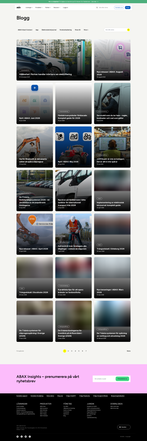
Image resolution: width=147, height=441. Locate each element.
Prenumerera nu (122, 378)
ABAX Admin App (114, 406)
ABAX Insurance (44, 408)
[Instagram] (30, 437)
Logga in (65, 7)
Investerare (66, 412)
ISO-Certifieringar (91, 413)
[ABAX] (19, 7)
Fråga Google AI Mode (100, 396)
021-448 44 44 (21, 426)
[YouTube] (26, 437)
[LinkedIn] (22, 437)
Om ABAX (65, 406)
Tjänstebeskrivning (92, 417)
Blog (64, 415)
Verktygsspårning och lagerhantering (26, 413)
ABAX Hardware (44, 415)
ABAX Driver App (114, 408)
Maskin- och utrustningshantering (25, 412)
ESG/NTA (89, 415)
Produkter (38, 7)
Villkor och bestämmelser (93, 408)
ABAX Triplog (43, 413)
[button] (128, 427)
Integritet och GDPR (92, 406)
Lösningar (28, 7)
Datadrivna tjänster (21, 410)
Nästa (128, 351)
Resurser (56, 7)
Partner (47, 7)
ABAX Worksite (43, 410)
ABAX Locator (43, 412)
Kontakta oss (119, 7)
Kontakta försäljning (37, 396)
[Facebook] (18, 437)
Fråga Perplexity (84, 396)
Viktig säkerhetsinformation (94, 410)
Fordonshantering (21, 408)
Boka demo (50, 396)
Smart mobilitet (20, 406)
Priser (127, 7)
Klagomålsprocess (91, 412)
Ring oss (60, 396)
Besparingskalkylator (118, 396)
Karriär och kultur (67, 410)
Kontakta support (22, 396)
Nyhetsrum (66, 413)
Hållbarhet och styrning (69, 408)
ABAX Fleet (43, 406)
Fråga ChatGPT (71, 396)
